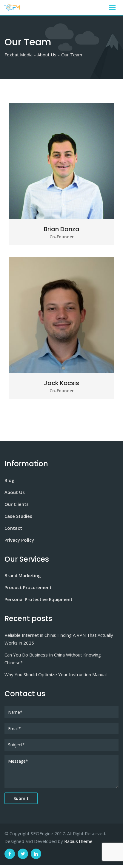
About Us (14, 492)
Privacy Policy (19, 540)
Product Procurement (28, 587)
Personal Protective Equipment (38, 599)
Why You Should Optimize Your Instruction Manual (55, 674)
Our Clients (16, 504)
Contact (13, 528)
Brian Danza (61, 229)
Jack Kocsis (61, 383)
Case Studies (18, 516)
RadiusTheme (78, 841)
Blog (9, 480)
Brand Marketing (22, 575)
